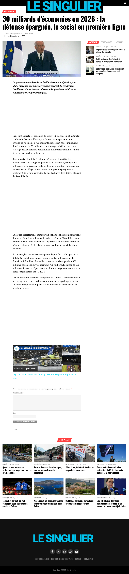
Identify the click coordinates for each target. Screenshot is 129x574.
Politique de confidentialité (62, 559)
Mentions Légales (42, 559)
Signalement (88, 559)
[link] (16, 348)
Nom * (15, 413)
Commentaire (18, 393)
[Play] (71, 370)
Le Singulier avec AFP (16, 36)
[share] (56, 347)
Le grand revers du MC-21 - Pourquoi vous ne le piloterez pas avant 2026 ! (36, 348)
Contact (78, 559)
